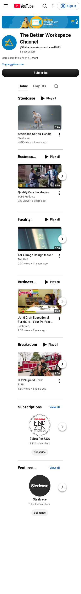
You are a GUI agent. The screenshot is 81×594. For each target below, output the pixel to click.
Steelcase (23, 138)
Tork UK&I (23, 259)
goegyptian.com (14, 64)
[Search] (44, 5)
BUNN (21, 384)
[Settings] (52, 5)
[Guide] (5, 5)
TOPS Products (26, 196)
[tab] (23, 86)
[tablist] (40, 86)
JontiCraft (23, 326)
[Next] (62, 176)
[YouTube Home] (23, 6)
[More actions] (59, 135)
